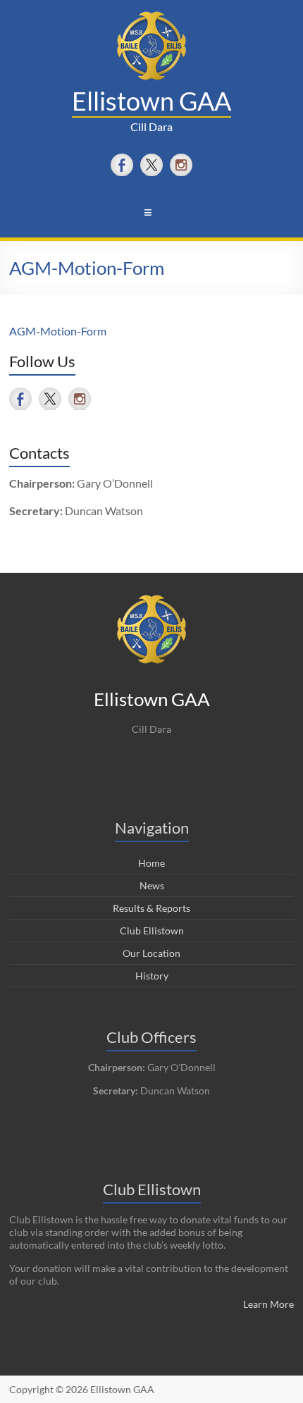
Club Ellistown (152, 931)
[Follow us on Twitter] (151, 165)
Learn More (268, 1304)
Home (151, 863)
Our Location (151, 953)
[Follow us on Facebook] (122, 165)
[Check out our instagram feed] (181, 165)
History (151, 976)
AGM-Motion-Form (57, 331)
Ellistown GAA (151, 100)
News (152, 885)
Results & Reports (151, 908)
